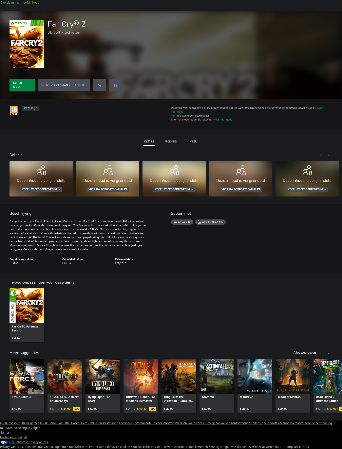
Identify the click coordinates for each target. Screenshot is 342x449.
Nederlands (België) (13, 437)
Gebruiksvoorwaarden (170, 446)
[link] (27, 315)
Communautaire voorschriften (153, 423)
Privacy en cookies (117, 446)
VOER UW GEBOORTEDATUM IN (41, 189)
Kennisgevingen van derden (228, 446)
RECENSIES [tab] (171, 141)
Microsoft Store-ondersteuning (311, 423)
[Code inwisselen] (115, 85)
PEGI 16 (28, 108)
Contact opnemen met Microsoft (66, 446)
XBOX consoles (10, 423)
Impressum (96, 446)
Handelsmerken (197, 446)
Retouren (6, 427)
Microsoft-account (276, 423)
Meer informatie (222, 119)
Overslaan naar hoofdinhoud (19, 2)
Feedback (125, 423)
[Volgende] (328, 155)
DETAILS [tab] (149, 141)
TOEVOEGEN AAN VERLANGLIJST (66, 85)
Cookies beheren (143, 446)
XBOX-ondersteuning (103, 423)
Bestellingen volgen (26, 427)
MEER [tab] (193, 141)
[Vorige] (321, 155)
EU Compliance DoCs (294, 446)
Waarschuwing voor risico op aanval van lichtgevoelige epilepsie (219, 423)
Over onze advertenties (263, 446)
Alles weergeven (305, 352)
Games (5, 432)
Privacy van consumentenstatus (21, 446)
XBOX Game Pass (52, 423)
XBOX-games (30, 423)
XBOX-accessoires (76, 423)
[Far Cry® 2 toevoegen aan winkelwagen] (99, 85)
